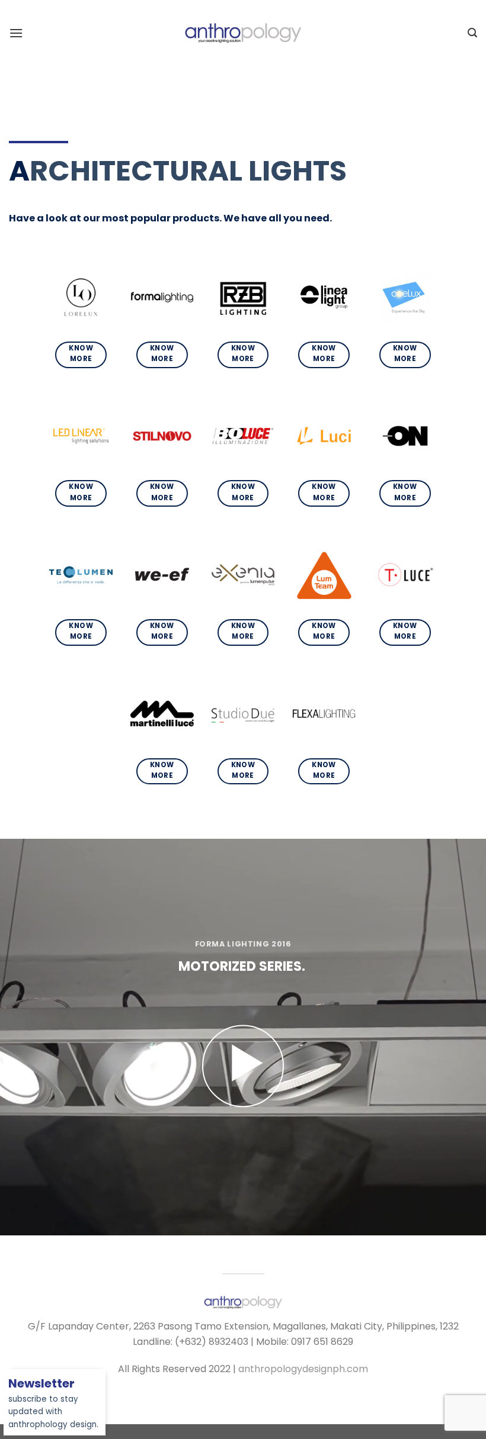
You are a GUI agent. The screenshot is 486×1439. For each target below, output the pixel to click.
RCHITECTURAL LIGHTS (188, 171)
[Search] (472, 32)
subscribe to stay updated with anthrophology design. (53, 1404)
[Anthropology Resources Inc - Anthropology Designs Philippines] (243, 32)
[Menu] (16, 32)
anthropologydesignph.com (303, 1369)
